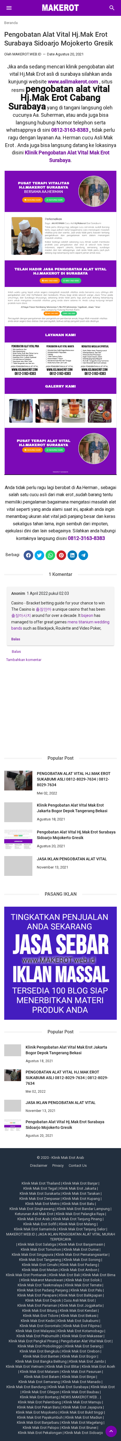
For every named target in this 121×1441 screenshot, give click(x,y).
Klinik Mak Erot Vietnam (25, 1366)
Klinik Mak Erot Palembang (39, 1402)
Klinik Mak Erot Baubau (80, 1392)
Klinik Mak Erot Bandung (26, 1387)
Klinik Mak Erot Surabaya (68, 1387)
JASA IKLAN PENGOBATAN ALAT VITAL (72, 859)
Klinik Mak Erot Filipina (81, 1326)
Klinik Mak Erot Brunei (79, 1427)
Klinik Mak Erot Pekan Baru (38, 1407)
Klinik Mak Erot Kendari (78, 1310)
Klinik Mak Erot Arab (33, 1219)
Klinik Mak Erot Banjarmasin (81, 1244)
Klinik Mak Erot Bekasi (79, 1315)
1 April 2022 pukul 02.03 (48, 593)
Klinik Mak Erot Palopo (41, 1427)
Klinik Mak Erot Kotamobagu (80, 1331)
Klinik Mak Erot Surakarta (40, 1193)
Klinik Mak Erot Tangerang (40, 1260)
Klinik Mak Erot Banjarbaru (38, 1422)
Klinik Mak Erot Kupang (81, 1198)
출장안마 (43, 609)
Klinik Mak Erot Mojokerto (37, 1412)
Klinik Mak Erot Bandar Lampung (83, 1209)
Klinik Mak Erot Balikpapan (80, 1295)
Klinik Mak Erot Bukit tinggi (81, 1412)
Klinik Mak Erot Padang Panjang (42, 1290)
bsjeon (87, 615)
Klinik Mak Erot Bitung (39, 1310)
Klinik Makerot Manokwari (42, 1280)
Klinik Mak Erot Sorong (82, 1260)
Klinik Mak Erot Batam (41, 1377)
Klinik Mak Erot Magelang (82, 1422)
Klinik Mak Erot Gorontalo (40, 1326)
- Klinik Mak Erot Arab (67, 1157)
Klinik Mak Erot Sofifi (40, 1224)
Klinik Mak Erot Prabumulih (38, 1336)
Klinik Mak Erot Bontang (39, 1397)
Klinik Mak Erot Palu (86, 1290)
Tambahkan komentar (23, 660)
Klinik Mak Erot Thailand (41, 1183)
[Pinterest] (61, 555)
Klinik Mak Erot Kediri (38, 1321)
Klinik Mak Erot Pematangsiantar (82, 1254)
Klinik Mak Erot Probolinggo (40, 1346)
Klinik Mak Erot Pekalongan (40, 1433)
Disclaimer (38, 1165)
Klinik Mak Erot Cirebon (81, 1351)
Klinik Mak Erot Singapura (32, 1254)
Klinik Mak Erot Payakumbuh (40, 1417)
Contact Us (78, 1165)
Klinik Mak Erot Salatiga (37, 1244)
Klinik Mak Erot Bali (64, 1275)
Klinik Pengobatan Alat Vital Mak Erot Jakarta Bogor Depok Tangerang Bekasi (72, 808)
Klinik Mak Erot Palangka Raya (80, 1214)
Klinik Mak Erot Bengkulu (40, 1351)
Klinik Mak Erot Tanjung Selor (82, 1229)
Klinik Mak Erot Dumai (81, 1249)
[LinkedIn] (72, 555)
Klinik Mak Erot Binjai (78, 1377)
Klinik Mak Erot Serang (83, 1346)
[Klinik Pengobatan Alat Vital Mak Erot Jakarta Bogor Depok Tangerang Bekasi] (18, 812)
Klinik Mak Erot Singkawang (32, 1209)
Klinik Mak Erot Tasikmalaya (40, 1285)
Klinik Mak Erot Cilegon (40, 1392)
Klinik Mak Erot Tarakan (81, 1193)
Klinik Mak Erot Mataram (39, 1371)
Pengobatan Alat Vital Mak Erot (86, 1341)
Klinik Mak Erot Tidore (40, 1315)
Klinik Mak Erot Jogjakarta (81, 1305)
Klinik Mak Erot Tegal (40, 1188)
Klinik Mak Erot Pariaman (37, 1305)
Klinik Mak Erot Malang (77, 1224)
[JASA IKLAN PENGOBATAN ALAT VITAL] (18, 866)
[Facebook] (28, 555)
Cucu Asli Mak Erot (79, 1300)
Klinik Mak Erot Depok (43, 1300)
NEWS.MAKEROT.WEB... (80, 1397)
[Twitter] (39, 555)
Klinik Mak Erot (103, 1387)
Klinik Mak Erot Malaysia (35, 1331)
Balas (15, 639)
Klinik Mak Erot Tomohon (41, 1249)
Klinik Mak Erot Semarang (39, 1382)
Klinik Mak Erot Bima (98, 1275)
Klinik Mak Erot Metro (42, 1204)
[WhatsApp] (50, 555)
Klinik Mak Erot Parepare (37, 1295)
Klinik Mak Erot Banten (41, 1356)
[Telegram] (83, 555)
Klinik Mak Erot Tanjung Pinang (77, 1219)
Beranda (11, 23)
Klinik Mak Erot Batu (78, 1204)
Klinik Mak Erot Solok (83, 1280)
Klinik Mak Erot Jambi (86, 1361)
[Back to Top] (111, 1431)
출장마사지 (21, 615)
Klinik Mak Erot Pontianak (26, 1275)
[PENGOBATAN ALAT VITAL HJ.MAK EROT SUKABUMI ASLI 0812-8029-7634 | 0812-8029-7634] (18, 780)
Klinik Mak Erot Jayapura (82, 1407)
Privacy (58, 1165)
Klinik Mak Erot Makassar (82, 1336)
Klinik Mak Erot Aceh (98, 1366)
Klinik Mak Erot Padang (78, 1265)
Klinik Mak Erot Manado (81, 1382)
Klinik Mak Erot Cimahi (40, 1265)
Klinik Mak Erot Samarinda (35, 1229)
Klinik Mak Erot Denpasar (39, 1198)
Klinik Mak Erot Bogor (79, 1356)
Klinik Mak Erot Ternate (83, 1285)
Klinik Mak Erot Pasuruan (81, 1371)
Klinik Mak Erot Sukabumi (77, 1321)
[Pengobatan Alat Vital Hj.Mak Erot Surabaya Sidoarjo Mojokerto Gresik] (18, 839)
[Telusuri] (112, 10)
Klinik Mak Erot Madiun (83, 1417)
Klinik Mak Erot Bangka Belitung (41, 1361)
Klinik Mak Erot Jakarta (77, 1188)
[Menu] (9, 8)
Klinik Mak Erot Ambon (78, 1270)
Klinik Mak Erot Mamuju (82, 1402)
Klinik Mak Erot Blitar (62, 1366)
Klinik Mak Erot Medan (40, 1270)
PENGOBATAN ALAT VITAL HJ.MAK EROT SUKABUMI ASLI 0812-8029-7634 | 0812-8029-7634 (74, 779)
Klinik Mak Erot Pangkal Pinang (33, 1341)
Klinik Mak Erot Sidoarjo (83, 1433)
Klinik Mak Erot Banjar (80, 1183)
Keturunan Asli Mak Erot (34, 1214)
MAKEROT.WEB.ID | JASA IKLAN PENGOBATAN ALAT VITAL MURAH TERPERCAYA (60, 1236)
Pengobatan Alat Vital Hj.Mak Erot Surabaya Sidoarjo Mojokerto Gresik (76, 835)
